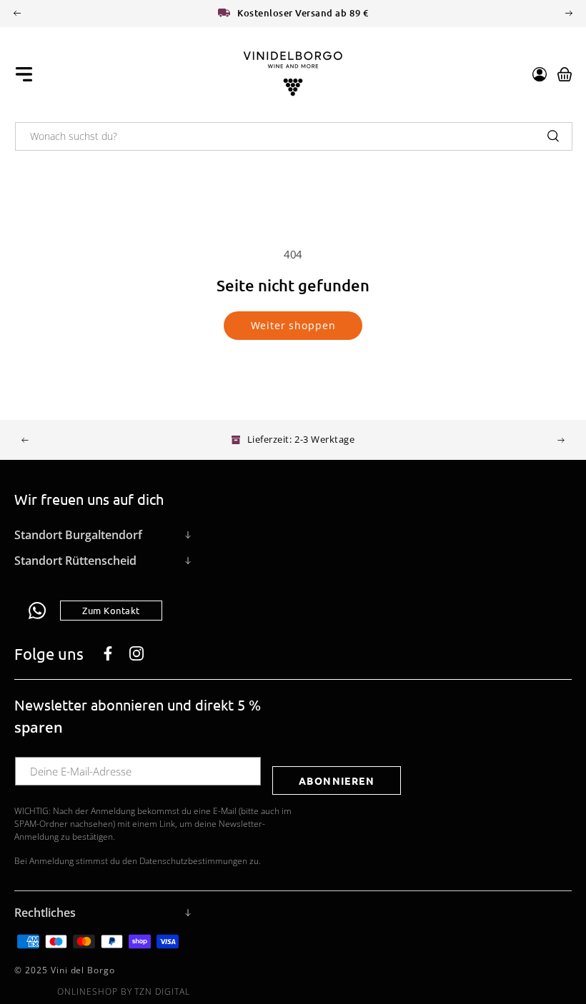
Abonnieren (336, 780)
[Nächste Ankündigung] (568, 13)
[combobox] (293, 136)
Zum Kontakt (111, 610)
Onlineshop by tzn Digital (123, 991)
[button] (24, 74)
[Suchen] (553, 135)
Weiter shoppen (293, 325)
